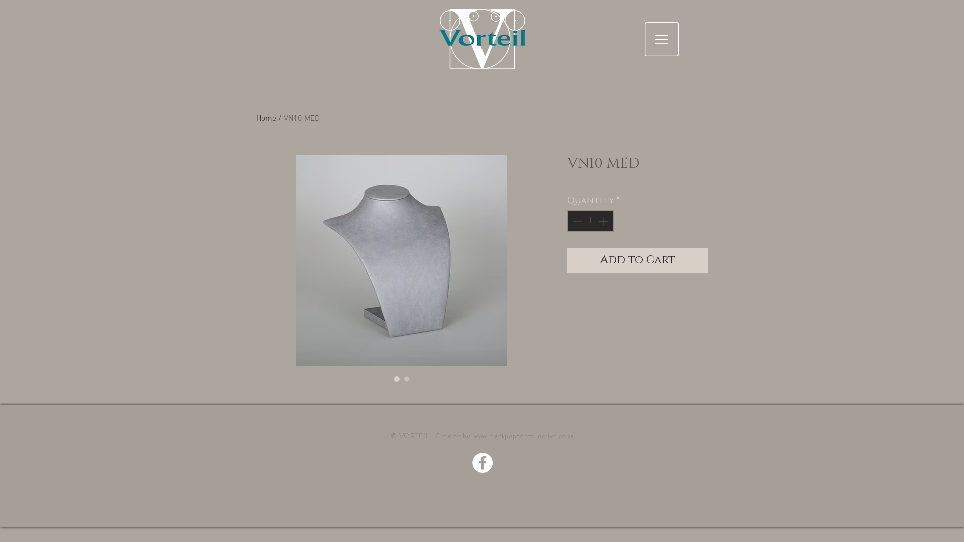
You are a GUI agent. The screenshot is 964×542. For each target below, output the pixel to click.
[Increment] (604, 221)
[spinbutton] (590, 221)
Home (266, 119)
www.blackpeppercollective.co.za (524, 436)
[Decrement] (576, 221)
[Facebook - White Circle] (482, 463)
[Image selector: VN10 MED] (397, 379)
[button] (662, 39)
